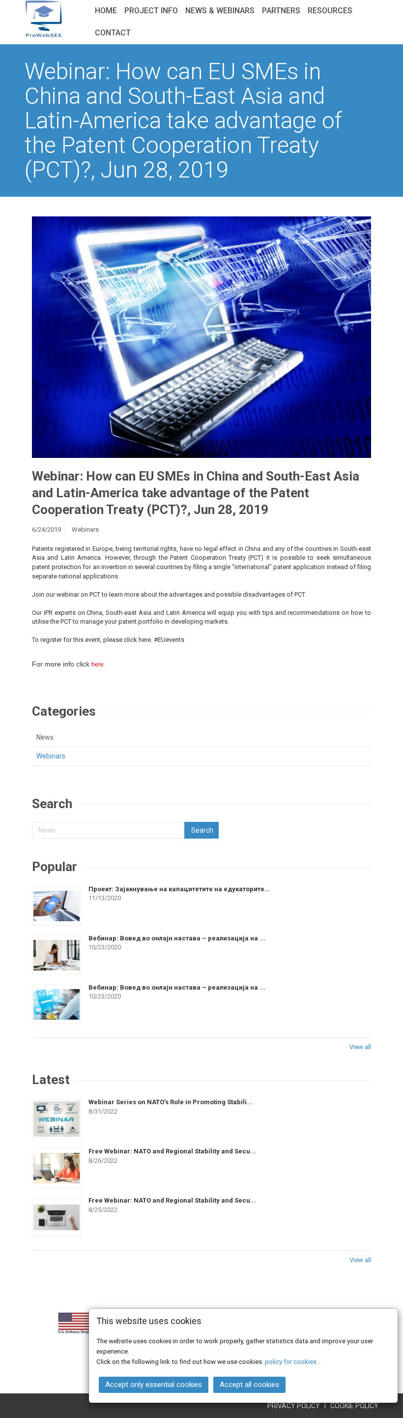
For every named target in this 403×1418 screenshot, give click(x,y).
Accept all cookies (249, 1384)
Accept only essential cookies (153, 1384)
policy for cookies (291, 1361)
